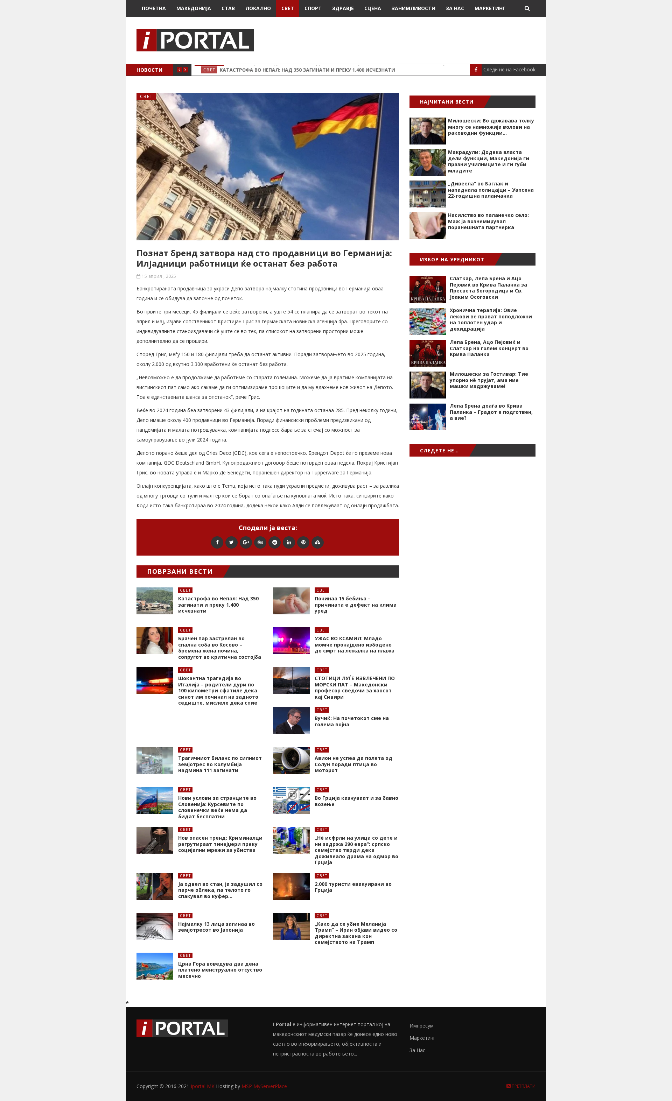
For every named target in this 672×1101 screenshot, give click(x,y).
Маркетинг (490, 8)
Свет (287, 8)
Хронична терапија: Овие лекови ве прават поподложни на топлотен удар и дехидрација (491, 319)
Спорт (313, 8)
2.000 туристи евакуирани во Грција (353, 887)
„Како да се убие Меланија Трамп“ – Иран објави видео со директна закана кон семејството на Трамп (356, 933)
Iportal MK (203, 1086)
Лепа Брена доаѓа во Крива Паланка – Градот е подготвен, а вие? (491, 411)
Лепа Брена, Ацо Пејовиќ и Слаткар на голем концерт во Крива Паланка (489, 348)
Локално (258, 8)
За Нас (455, 8)
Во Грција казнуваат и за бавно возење (356, 801)
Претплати (523, 1086)
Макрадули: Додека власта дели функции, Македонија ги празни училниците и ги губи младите (488, 161)
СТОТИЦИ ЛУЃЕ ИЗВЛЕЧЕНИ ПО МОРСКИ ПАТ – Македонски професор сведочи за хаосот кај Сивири (355, 687)
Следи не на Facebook (509, 69)
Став (228, 8)
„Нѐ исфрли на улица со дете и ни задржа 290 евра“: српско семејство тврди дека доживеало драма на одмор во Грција (356, 850)
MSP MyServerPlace (264, 1086)
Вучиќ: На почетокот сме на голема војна (352, 721)
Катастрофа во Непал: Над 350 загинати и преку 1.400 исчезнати (218, 604)
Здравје (343, 8)
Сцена (372, 8)
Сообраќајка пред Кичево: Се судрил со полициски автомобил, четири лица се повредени (357, 69)
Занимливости (413, 8)
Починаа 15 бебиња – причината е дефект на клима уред (356, 604)
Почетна (154, 8)
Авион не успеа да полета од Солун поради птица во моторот (353, 764)
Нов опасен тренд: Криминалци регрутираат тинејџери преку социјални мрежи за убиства (220, 843)
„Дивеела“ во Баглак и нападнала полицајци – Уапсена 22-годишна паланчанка (491, 189)
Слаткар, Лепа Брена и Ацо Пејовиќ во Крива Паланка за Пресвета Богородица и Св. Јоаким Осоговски (488, 287)
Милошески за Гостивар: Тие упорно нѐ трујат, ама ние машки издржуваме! (489, 379)
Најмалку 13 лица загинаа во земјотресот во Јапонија (216, 926)
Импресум (422, 1025)
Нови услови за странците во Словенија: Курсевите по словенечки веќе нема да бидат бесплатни (217, 807)
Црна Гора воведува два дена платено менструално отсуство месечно (220, 969)
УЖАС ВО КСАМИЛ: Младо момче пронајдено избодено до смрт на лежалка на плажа (354, 644)
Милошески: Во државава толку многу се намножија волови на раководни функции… (491, 126)
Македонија (193, 8)
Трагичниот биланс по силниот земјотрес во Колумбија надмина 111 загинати (220, 764)
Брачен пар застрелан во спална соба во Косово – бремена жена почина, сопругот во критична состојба (219, 647)
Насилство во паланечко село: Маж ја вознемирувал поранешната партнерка (488, 221)
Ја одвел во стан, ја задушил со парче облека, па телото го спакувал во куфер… (220, 890)
